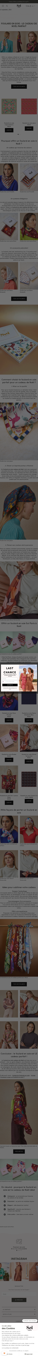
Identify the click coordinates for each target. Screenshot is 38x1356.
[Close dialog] (36, 666)
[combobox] (4, 681)
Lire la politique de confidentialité (10, 1348)
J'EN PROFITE (10, 685)
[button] (4, 1353)
